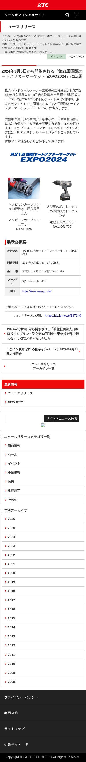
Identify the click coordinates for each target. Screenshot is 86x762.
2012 (11, 645)
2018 (11, 591)
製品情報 (14, 445)
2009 (11, 672)
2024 (11, 537)
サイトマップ (14, 728)
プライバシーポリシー (21, 697)
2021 (11, 564)
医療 (11, 481)
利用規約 (11, 713)
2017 (11, 600)
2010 (11, 663)
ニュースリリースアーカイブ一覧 (43, 366)
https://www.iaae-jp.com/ (36, 291)
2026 (11, 519)
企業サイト (12, 744)
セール (12, 454)
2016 (11, 609)
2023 (11, 546)
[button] (77, 15)
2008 (11, 682)
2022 (11, 555)
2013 (11, 636)
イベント (14, 463)
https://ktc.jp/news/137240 (63, 315)
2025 (11, 528)
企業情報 (14, 472)
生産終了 (14, 490)
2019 (11, 582)
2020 (11, 573)
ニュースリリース (20, 393)
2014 (11, 627)
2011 (11, 654)
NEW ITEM (15, 402)
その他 (12, 499)
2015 (11, 618)
